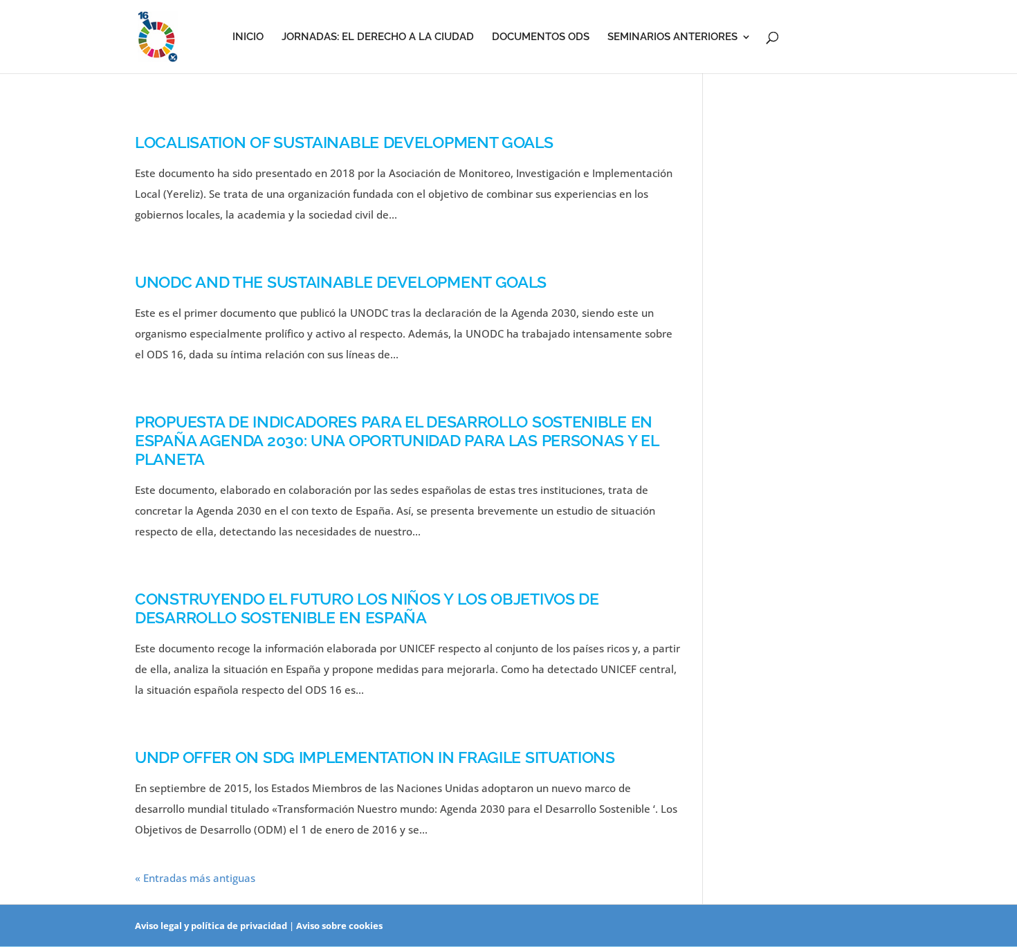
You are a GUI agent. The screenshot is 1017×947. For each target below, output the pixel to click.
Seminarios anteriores (672, 37)
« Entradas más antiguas (195, 878)
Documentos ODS (540, 37)
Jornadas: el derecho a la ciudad (378, 37)
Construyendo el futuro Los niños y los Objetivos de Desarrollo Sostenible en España (367, 608)
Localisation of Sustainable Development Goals (344, 142)
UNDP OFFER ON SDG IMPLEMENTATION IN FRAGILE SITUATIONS (375, 757)
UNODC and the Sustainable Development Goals (341, 282)
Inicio (248, 37)
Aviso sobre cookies (339, 925)
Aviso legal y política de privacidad (211, 925)
